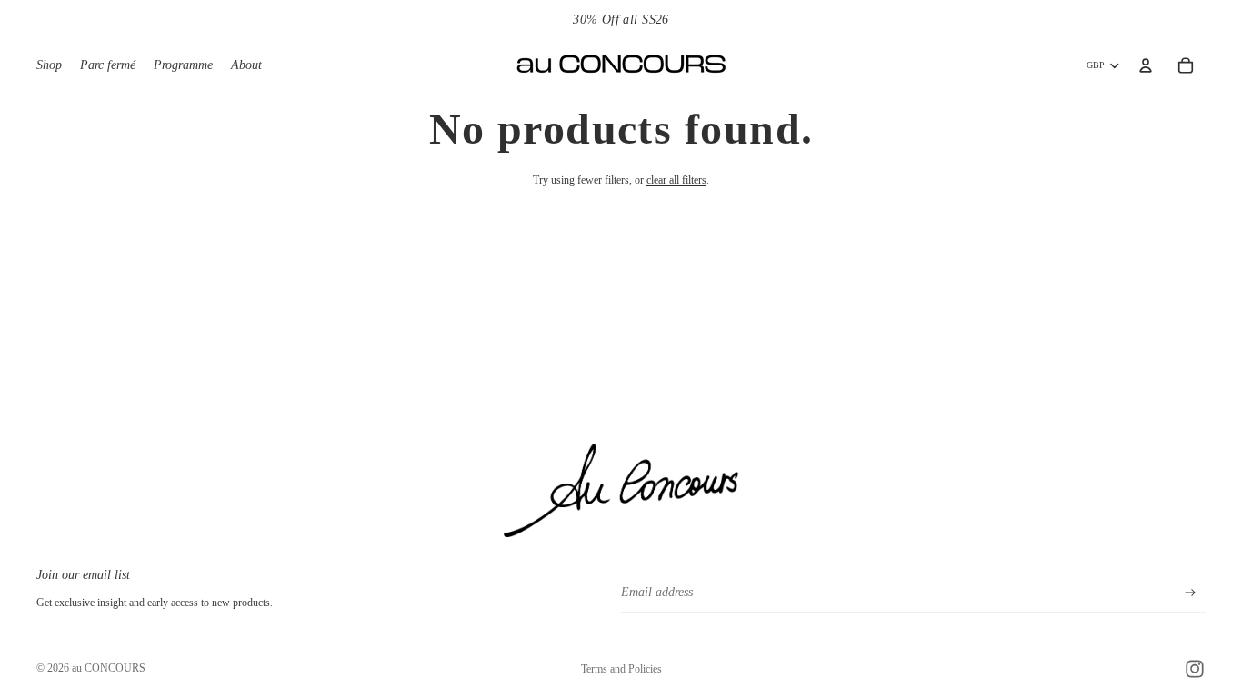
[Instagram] (1195, 669)
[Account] (1146, 65)
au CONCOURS (108, 668)
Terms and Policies (621, 669)
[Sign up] (1191, 593)
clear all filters (676, 180)
